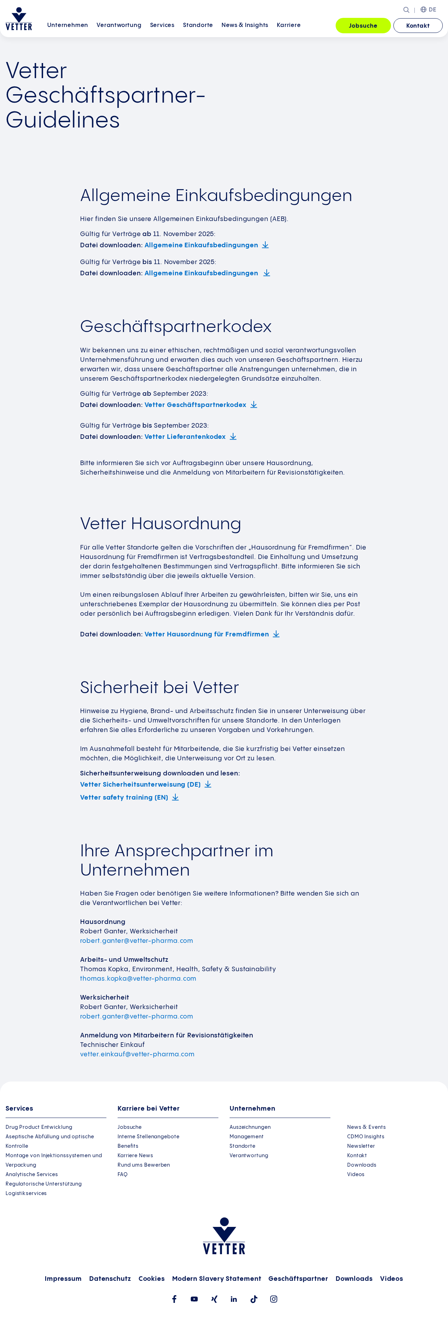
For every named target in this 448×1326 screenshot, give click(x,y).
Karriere (289, 25)
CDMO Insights (366, 1136)
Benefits (128, 1146)
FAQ (123, 1174)
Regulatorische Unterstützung (44, 1184)
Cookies (152, 1279)
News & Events (366, 1127)
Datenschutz (110, 1279)
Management (247, 1136)
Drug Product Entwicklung (39, 1127)
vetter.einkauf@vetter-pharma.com (137, 1054)
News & (245, 25)
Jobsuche (363, 26)
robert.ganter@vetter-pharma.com (136, 941)
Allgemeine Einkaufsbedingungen (201, 245)
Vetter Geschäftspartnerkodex (196, 405)
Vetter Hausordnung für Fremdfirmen (207, 634)
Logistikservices (26, 1193)
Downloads (362, 1165)
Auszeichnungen (250, 1127)
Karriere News (135, 1155)
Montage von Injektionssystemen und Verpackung (54, 1160)
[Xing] (214, 1299)
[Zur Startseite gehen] (19, 18)
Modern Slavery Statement (216, 1279)
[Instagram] (274, 1299)
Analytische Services (32, 1174)
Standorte (198, 25)
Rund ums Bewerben (144, 1165)
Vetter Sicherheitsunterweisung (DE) (140, 784)
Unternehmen (67, 25)
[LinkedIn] (234, 1299)
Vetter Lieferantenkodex (185, 437)
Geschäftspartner (298, 1279)
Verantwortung (119, 25)
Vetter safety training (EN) (124, 797)
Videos (356, 1174)
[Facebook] (174, 1299)
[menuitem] (67, 26)
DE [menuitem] (432, 10)
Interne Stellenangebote (149, 1136)
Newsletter (361, 1146)
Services (162, 25)
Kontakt (418, 26)
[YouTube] (194, 1299)
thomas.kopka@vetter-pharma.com (138, 978)
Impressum (63, 1279)
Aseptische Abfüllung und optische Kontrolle (50, 1141)
